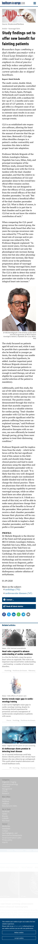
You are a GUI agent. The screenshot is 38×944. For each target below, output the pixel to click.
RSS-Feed (5, 821)
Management (7, 789)
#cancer (9, 720)
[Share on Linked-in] (14, 614)
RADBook (5, 801)
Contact (5, 831)
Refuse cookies (19, 932)
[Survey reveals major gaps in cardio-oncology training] (19, 685)
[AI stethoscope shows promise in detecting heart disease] (19, 734)
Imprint (5, 842)
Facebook (5, 811)
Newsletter (6, 828)
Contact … (9, 600)
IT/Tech (4, 791)
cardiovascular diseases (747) (18, 593)
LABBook (5, 803)
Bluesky (5, 816)
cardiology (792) (12, 589)
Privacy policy (7, 840)
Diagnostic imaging (9, 782)
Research (5, 793)
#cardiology (8, 670)
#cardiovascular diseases (20, 670)
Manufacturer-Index (9, 806)
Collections (6, 799)
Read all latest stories (14, 606)
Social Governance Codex (11, 838)
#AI (10, 768)
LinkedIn (5, 818)
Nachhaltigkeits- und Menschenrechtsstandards (12, 834)
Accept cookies (19, 938)
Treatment (6, 786)
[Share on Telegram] (23, 614)
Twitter (4, 814)
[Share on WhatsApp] (18, 614)
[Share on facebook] (4, 614)
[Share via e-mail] (28, 614)
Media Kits (6, 826)
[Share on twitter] (9, 614)
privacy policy (18, 926)
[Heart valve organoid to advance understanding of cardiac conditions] (19, 637)
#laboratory (31, 670)
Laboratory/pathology (10, 784)
